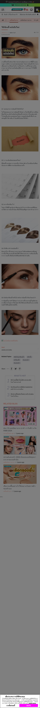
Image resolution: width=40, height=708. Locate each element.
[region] (20, 701)
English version (32, 703)
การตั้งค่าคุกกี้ (10, 705)
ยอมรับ (28, 705)
